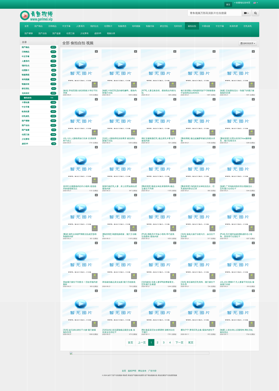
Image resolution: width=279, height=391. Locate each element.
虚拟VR (38, 143)
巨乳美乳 (38, 116)
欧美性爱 (38, 111)
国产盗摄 (38, 129)
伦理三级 (38, 134)
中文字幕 (38, 106)
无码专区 (38, 93)
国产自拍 (38, 125)
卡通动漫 (38, 102)
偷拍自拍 (38, 97)
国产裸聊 (38, 120)
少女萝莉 (38, 139)
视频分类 (111, 33)
